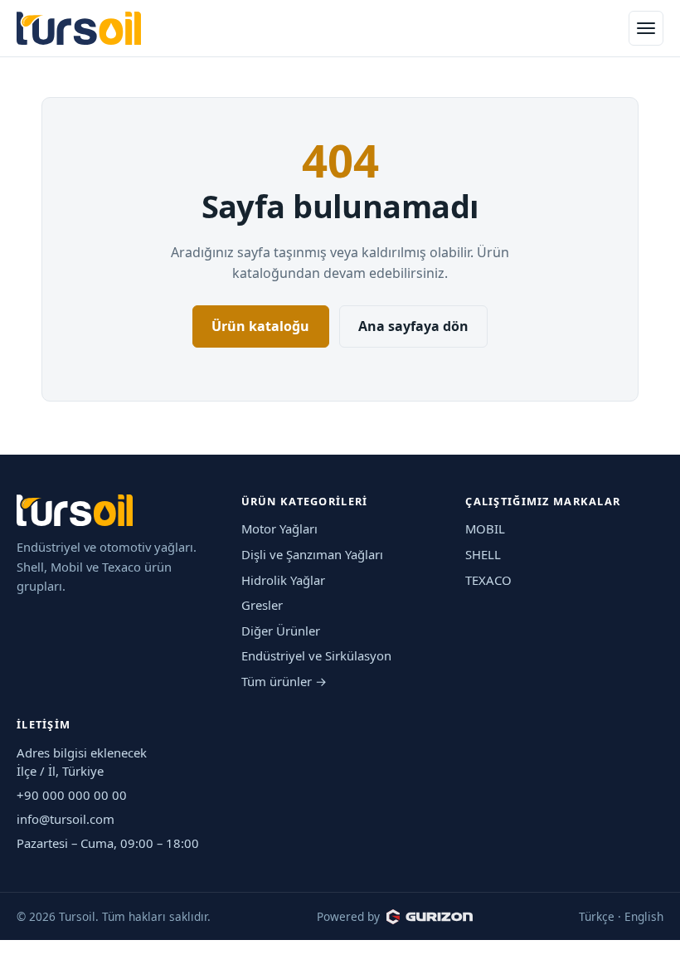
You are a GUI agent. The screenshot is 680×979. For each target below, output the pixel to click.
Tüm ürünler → (284, 681)
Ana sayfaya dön (413, 326)
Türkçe (596, 916)
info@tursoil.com (65, 819)
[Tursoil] (79, 29)
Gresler (262, 605)
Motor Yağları (279, 528)
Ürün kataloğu (260, 326)
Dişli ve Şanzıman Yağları (312, 554)
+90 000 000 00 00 (72, 795)
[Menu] (646, 28)
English (643, 916)
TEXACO (488, 580)
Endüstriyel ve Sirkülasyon (316, 655)
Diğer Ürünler (280, 630)
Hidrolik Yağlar (283, 580)
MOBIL (485, 528)
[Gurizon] (429, 916)
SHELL (483, 554)
